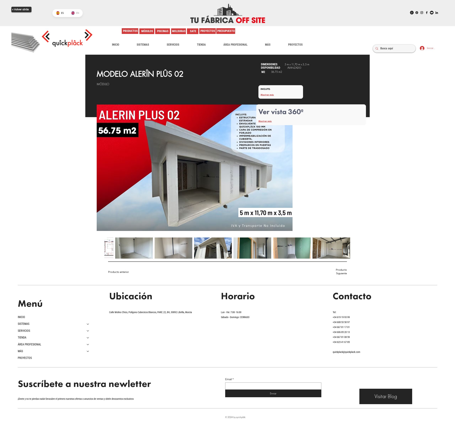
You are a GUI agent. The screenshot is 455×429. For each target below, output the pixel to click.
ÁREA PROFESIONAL (29, 344)
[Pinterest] (417, 12)
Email (229, 379)
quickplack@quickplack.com (346, 352)
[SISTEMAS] (88, 324)
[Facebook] (427, 12)
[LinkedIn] (436, 12)
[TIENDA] (88, 337)
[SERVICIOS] (88, 330)
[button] (143, 44)
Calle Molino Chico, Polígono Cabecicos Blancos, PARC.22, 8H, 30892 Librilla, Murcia (150, 312)
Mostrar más (267, 94)
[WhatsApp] (412, 12)
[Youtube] (431, 12)
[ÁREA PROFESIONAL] (88, 344)
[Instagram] (422, 12)
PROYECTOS (25, 358)
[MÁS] (88, 351)
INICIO (21, 317)
